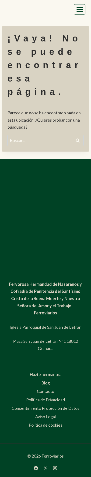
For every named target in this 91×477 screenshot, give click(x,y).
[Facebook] (36, 468)
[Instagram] (55, 468)
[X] (45, 468)
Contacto (45, 391)
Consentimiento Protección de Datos (45, 408)
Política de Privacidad (45, 399)
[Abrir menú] (79, 9)
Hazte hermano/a (45, 374)
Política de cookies (45, 425)
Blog (45, 382)
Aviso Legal (45, 416)
